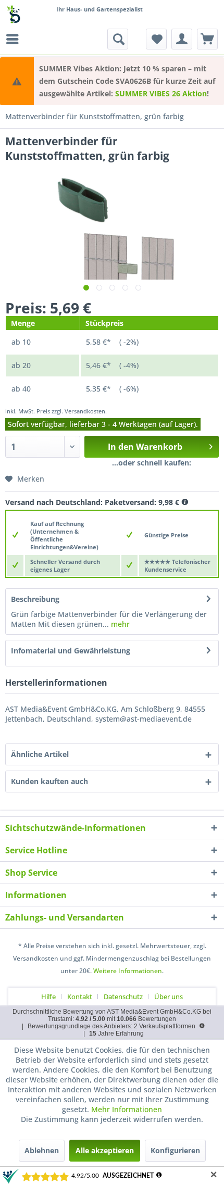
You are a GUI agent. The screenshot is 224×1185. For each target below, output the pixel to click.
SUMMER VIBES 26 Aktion (161, 93)
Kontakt (79, 996)
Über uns (168, 996)
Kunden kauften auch (49, 781)
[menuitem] (15, 39)
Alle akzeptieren (105, 1150)
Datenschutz (123, 996)
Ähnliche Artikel (40, 754)
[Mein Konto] (181, 39)
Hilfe (48, 996)
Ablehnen (41, 1150)
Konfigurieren (175, 1150)
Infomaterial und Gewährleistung (70, 650)
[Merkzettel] (156, 39)
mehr (119, 624)
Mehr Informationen (126, 1109)
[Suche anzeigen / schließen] (117, 39)
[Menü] (15, 39)
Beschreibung (35, 599)
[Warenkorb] (207, 39)
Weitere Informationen (127, 970)
